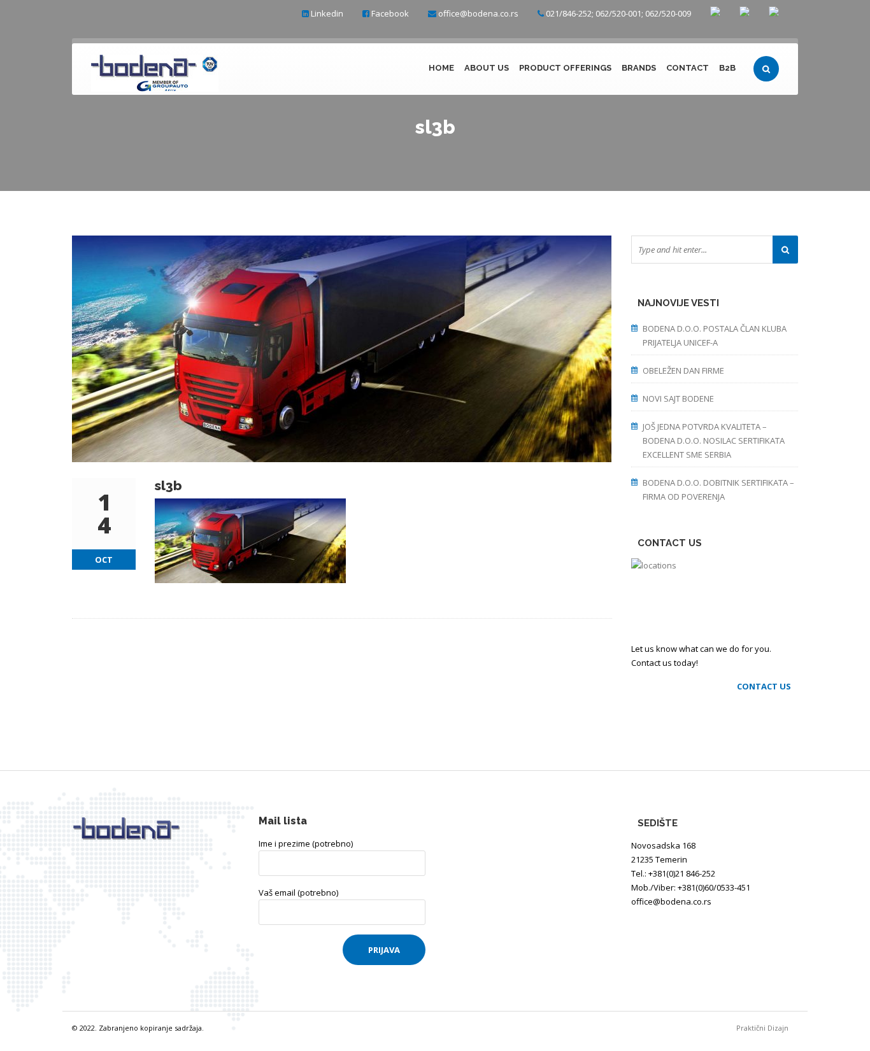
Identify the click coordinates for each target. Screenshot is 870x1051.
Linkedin (327, 13)
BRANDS (639, 68)
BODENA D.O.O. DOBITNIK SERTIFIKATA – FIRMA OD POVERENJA (718, 489)
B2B (727, 68)
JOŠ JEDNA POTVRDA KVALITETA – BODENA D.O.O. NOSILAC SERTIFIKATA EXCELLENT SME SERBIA (714, 440)
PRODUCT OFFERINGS (565, 68)
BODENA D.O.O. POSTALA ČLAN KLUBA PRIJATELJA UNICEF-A (715, 335)
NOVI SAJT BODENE (678, 398)
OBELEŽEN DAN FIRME (683, 370)
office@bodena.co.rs (478, 13)
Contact (687, 68)
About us (486, 68)
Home (441, 68)
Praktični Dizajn (767, 1028)
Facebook (390, 13)
